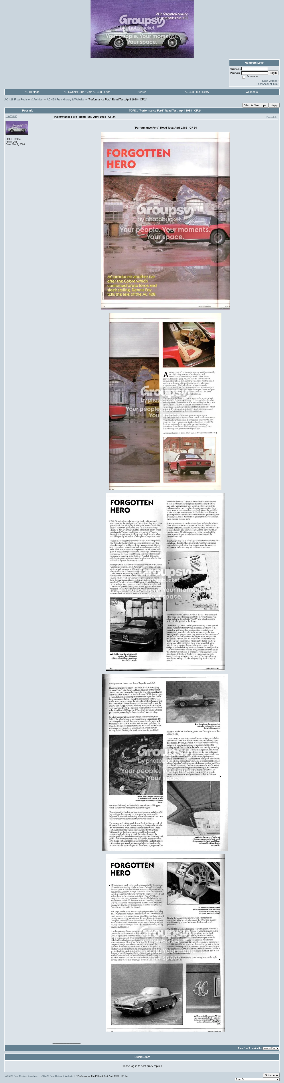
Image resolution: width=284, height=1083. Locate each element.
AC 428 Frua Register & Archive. (23, 99)
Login (273, 72)
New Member (270, 80)
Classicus (11, 116)
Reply (274, 105)
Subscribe (271, 1075)
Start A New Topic (255, 105)
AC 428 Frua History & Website (65, 99)
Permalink (271, 117)
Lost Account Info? (267, 84)
